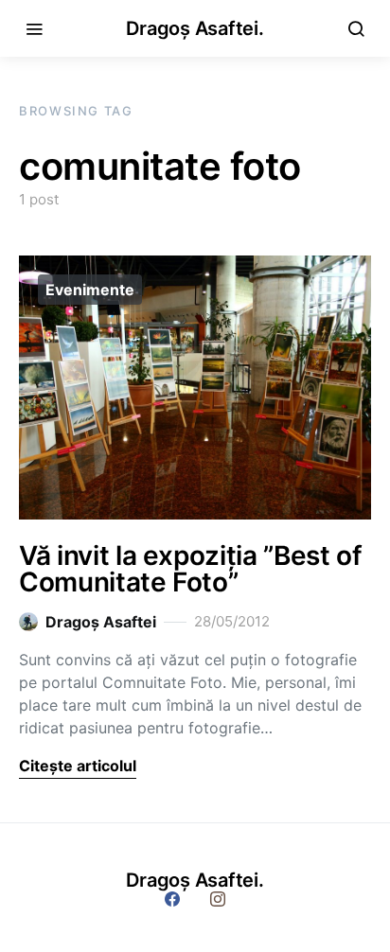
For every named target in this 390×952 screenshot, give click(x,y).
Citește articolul (77, 765)
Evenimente (89, 289)
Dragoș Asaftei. (194, 28)
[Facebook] (172, 899)
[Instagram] (218, 899)
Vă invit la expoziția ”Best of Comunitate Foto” (191, 568)
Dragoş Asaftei (100, 621)
